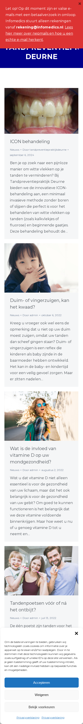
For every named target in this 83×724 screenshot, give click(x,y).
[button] (76, 633)
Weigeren (41, 695)
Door (44, 149)
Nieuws (14, 149)
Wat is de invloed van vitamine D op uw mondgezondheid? (33, 455)
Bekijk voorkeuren (42, 707)
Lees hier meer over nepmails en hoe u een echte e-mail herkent (39, 33)
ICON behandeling (30, 141)
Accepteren (41, 682)
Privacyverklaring (28, 717)
